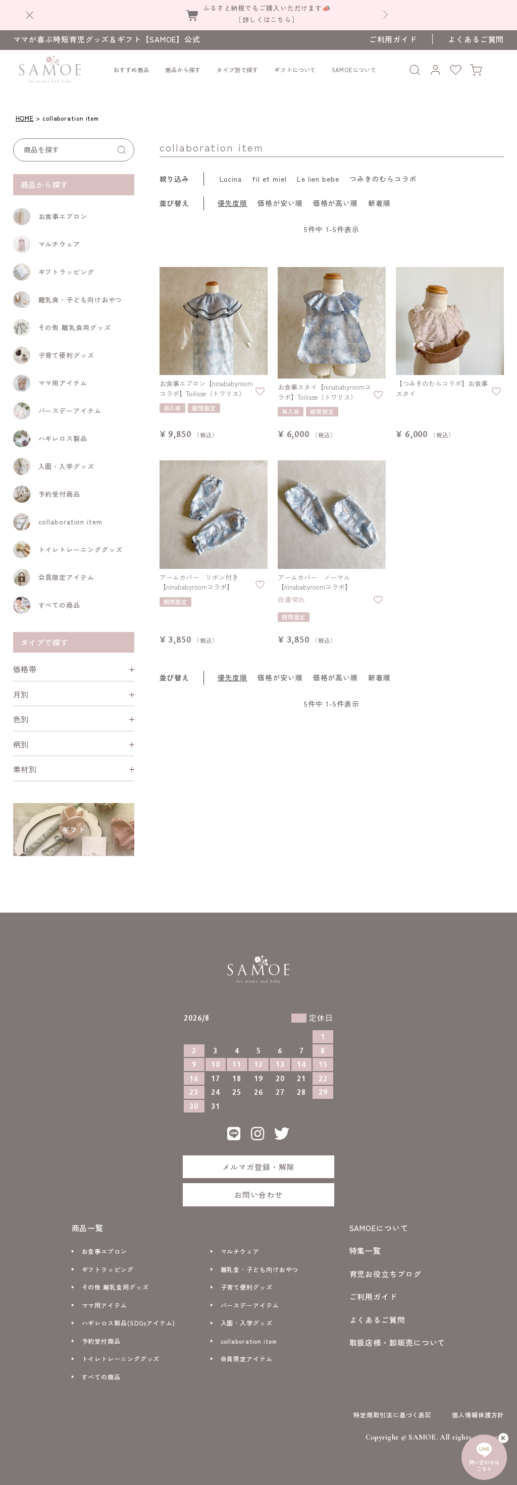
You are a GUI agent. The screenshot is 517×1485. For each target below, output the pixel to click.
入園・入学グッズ (66, 466)
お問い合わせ (258, 1194)
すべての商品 (59, 605)
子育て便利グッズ (66, 355)
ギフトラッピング (66, 272)
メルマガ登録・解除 (258, 1166)
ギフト (74, 829)
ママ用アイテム (62, 383)
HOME (25, 118)
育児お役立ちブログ (385, 1273)
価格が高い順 (335, 203)
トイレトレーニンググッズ (80, 549)
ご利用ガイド (393, 39)
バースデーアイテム (69, 410)
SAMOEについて (354, 70)
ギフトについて (295, 70)
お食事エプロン (62, 216)
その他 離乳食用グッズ (74, 327)
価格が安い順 (279, 203)
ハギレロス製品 (62, 438)
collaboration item (70, 521)
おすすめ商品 (131, 70)
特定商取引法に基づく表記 (392, 1414)
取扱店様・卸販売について (397, 1342)
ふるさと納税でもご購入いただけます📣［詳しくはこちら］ (267, 13)
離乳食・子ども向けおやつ (80, 299)
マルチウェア (59, 244)
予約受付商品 (59, 494)
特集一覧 (365, 1250)
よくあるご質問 (476, 39)
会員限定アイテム (66, 577)
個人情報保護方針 (478, 1414)
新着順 (379, 203)
